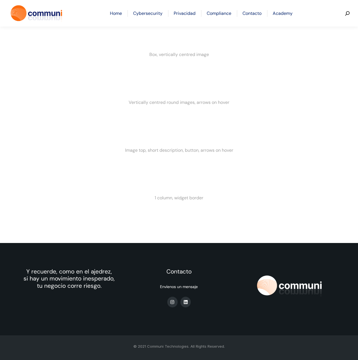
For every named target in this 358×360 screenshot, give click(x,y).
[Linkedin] (185, 302)
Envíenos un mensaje (179, 286)
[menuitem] (116, 13)
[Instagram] (172, 302)
